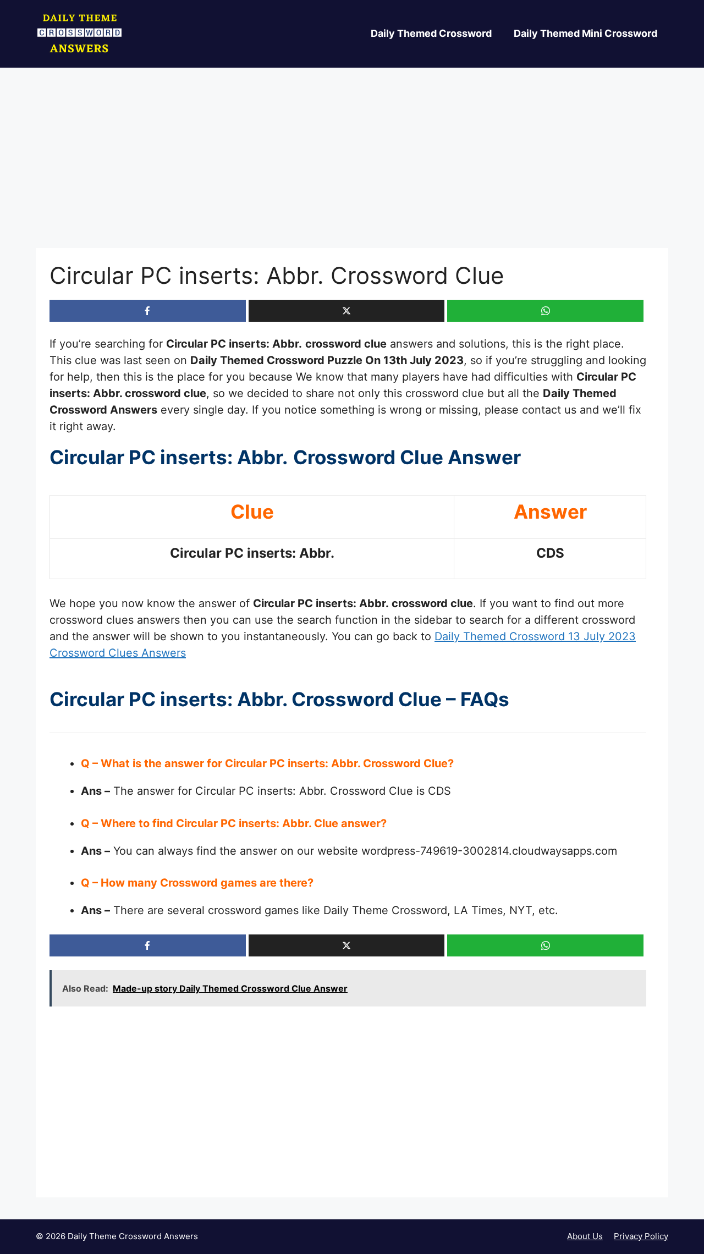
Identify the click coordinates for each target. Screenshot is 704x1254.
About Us (585, 1236)
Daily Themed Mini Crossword (585, 33)
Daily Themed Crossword (431, 33)
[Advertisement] (352, 167)
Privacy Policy (641, 1236)
